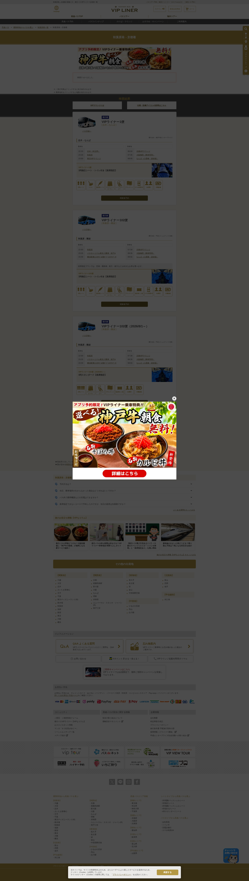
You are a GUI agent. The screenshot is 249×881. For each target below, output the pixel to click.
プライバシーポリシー (122, 874)
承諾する (167, 872)
